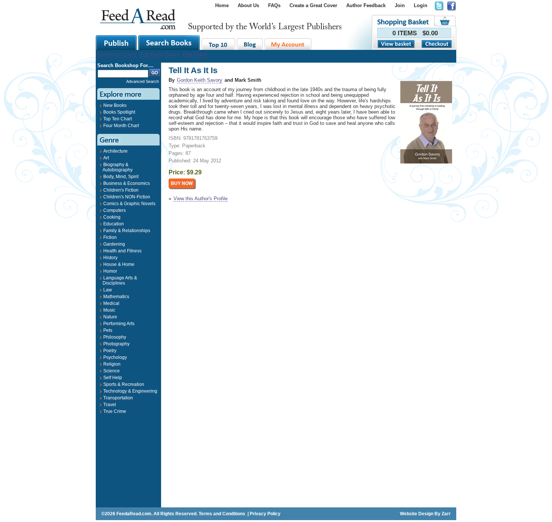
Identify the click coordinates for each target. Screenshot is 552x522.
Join (400, 5)
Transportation (118, 397)
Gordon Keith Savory (199, 80)
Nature (110, 317)
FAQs (274, 5)
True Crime (114, 411)
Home (222, 5)
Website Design (416, 513)
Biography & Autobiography (118, 167)
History (110, 257)
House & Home (118, 264)
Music (109, 310)
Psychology (115, 357)
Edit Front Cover (117, 54)
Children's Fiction (121, 190)
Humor (110, 271)
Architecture (115, 151)
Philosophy (114, 337)
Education (113, 223)
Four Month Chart (121, 125)
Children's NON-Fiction (126, 197)
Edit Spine (195, 54)
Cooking (112, 217)
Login (420, 5)
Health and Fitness (122, 251)
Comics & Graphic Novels (129, 203)
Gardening (114, 244)
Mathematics (116, 296)
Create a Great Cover (313, 5)
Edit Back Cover (160, 54)
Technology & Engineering (130, 391)
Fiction (110, 237)
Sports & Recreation (123, 384)
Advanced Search (142, 81)
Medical (111, 303)
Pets (107, 330)
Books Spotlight (119, 112)
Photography (116, 343)
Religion (112, 364)
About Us (248, 5)
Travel (109, 404)
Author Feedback (366, 5)
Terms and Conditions (222, 513)
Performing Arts (118, 323)
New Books (115, 105)
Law (107, 289)
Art (106, 157)
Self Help (112, 377)
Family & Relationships (126, 230)
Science (111, 371)
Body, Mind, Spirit (121, 176)
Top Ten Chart (117, 119)
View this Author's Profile (200, 198)
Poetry (109, 350)
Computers (114, 210)
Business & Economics (126, 183)
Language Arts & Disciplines (120, 280)
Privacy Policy (265, 513)
